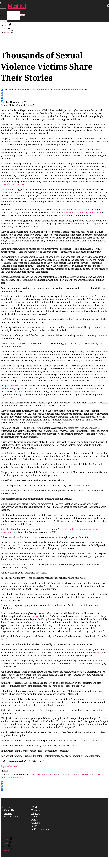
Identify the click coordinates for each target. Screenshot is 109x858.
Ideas (34, 825)
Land (34, 816)
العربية (101, 5)
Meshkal (17, 6)
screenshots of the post (12, 184)
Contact (8, 813)
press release (11, 385)
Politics (35, 819)
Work (34, 807)
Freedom (36, 810)
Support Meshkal (9, 766)
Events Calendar (13, 816)
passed (35, 616)
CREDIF (99, 652)
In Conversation (40, 829)
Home (7, 807)
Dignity (35, 813)
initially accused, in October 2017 (83, 212)
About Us (9, 810)
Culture (35, 822)
